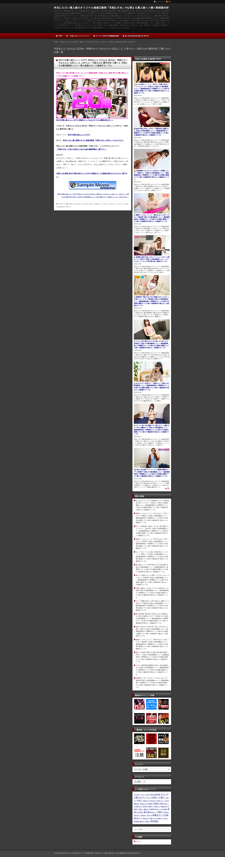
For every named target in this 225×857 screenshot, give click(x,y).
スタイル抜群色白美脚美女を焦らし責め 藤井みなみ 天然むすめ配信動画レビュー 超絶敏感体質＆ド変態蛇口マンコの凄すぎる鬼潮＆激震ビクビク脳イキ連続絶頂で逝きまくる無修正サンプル (152, 669)
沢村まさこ (137, 815)
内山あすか (153, 800)
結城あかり (160, 818)
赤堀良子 (147, 821)
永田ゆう (166, 812)
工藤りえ (140, 809)
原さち (167, 800)
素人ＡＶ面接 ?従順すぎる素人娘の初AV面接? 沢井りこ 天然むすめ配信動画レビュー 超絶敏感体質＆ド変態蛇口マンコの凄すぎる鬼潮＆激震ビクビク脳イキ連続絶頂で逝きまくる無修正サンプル (152, 656)
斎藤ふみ (146, 809)
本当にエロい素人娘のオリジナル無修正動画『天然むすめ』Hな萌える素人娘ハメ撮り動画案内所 (111, 7)
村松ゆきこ (153, 812)
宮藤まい (150, 806)
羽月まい (166, 818)
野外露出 (155, 821)
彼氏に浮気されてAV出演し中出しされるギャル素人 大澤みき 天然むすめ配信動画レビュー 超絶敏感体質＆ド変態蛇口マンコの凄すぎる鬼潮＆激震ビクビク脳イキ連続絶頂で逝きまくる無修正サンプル (152, 631)
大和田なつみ (143, 803)
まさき (143, 794)
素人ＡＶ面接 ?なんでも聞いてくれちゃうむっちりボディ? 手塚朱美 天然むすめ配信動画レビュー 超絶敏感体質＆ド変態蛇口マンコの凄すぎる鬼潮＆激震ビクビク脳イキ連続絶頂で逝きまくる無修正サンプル (152, 579)
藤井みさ (142, 821)
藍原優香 (136, 821)
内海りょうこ (161, 800)
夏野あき (136, 803)
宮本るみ (145, 806)
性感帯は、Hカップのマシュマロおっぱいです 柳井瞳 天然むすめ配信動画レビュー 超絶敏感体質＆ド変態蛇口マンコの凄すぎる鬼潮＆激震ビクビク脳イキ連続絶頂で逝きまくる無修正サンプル (152, 682)
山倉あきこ (157, 806)
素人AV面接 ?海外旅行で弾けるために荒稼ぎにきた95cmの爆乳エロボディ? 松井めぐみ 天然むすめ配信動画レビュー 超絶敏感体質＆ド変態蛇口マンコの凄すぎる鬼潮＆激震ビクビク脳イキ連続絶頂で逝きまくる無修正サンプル (152, 618)
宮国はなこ (139, 806)
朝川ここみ (158, 809)
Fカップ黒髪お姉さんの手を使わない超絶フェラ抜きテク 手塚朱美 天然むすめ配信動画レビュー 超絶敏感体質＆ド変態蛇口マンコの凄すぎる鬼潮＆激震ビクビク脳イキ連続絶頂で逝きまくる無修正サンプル (152, 605)
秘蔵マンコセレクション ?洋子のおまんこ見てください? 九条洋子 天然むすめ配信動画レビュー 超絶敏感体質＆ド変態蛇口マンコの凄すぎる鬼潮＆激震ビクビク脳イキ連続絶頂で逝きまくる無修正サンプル (152, 543)
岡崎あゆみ (164, 806)
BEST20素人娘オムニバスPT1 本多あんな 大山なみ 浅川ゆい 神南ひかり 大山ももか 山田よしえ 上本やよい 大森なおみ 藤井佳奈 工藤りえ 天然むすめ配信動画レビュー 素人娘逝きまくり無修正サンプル (93, 63)
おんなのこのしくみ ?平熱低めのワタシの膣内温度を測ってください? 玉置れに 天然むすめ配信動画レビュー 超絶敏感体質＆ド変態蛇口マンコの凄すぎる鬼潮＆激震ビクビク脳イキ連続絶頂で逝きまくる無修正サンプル (152, 505)
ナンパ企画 (151, 797)
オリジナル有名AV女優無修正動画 (107, 36)
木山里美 (164, 809)
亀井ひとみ (146, 800)
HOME (60, 36)
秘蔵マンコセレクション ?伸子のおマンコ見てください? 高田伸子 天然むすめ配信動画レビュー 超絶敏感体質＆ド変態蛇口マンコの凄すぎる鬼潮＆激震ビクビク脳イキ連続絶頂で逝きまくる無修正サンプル (152, 644)
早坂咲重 (152, 809)
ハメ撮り (161, 797)
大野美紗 (150, 803)
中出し (140, 800)
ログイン (139, 841)
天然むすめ (158, 803)
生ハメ (139, 818)
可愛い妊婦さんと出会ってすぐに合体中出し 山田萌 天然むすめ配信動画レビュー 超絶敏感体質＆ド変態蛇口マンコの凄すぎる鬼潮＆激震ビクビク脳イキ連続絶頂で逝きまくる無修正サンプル (152, 592)
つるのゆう (137, 794)
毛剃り (160, 812)
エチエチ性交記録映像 (152, 794)
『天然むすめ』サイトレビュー (79, 36)
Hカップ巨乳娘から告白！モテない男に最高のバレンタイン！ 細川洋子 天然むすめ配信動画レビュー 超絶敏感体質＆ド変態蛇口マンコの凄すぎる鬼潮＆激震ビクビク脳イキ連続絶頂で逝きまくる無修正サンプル (152, 530)
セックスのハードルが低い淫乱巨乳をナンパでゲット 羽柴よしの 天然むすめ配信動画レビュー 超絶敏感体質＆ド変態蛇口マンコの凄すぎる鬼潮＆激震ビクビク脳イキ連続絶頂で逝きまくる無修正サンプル (152, 556)
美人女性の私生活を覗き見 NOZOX (137, 36)
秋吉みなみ (146, 818)
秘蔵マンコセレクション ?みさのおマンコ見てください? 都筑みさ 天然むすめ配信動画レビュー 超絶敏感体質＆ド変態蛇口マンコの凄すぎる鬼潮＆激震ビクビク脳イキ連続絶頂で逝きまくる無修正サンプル (152, 517)
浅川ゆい (143, 815)
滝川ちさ (149, 815)
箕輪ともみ (153, 818)
